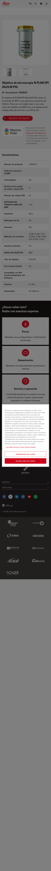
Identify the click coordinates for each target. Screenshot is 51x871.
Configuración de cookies (25, 454)
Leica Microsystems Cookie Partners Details (21, 447)
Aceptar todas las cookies (25, 461)
